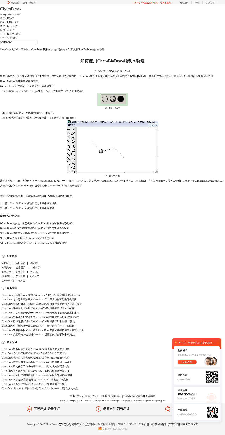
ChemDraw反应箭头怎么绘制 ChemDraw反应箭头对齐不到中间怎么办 (39, 334)
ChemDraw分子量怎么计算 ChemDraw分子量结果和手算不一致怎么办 (39, 325)
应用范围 (7, 276)
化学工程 (23, 280)
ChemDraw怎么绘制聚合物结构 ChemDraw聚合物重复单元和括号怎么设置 (42, 304)
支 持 (95, 396)
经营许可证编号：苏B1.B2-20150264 (117, 424)
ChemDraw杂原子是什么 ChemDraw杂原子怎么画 (27, 238)
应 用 (87, 396)
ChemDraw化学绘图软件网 (14, 49)
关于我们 (105, 396)
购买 (9, 26)
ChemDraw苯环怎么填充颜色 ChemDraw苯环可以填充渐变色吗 (35, 357)
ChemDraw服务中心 (41, 49)
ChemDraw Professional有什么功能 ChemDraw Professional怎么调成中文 (40, 388)
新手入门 (20, 272)
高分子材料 (8, 280)
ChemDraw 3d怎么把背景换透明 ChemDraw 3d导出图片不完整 (35, 379)
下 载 (72, 396)
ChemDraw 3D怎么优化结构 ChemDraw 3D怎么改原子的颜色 (34, 384)
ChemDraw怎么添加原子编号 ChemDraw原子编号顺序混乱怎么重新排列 (40, 312)
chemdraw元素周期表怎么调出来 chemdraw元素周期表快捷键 (33, 243)
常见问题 (34, 272)
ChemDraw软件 (15, 196)
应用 (7, 30)
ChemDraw (52, 424)
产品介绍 (20, 276)
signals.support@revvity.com (155, 401)
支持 (9, 38)
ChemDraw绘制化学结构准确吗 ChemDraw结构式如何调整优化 (34, 228)
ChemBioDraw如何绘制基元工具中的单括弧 (33, 203)
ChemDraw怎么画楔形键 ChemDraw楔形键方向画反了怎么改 (34, 353)
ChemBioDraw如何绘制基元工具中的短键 (32, 208)
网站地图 (116, 396)
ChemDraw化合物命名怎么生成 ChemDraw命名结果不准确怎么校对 (37, 223)
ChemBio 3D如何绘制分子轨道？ (64, 185)
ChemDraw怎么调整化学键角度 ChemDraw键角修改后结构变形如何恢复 (40, 317)
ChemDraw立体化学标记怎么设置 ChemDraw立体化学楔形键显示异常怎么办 (43, 330)
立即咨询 (187, 362)
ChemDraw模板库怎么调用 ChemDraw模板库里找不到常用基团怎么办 (39, 321)
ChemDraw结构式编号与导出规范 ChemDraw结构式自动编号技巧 (35, 233)
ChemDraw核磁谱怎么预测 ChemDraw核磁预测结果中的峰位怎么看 (38, 308)
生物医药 (21, 267)
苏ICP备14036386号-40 (115, 428)
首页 (7, 18)
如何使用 (60, 49)
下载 (10, 34)
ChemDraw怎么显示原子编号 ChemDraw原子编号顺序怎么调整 (35, 349)
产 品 (80, 396)
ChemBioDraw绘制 (36, 196)
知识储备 (7, 267)
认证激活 (20, 263)
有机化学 (7, 272)
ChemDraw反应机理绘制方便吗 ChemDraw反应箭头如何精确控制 (37, 375)
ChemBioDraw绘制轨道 (60, 196)
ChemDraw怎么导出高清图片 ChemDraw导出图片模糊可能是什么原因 (39, 299)
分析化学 (34, 276)
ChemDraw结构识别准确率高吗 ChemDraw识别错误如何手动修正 (37, 362)
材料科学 (35, 267)
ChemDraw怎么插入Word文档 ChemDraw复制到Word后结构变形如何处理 (41, 295)
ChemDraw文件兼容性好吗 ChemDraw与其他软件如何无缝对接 (35, 371)
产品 (9, 22)
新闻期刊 (7, 263)
